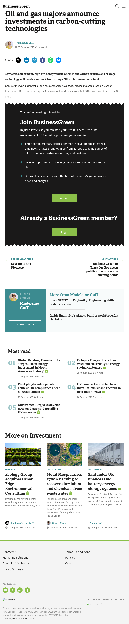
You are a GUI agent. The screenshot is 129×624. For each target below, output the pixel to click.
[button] (117, 6)
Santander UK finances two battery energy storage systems (102, 481)
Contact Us (10, 552)
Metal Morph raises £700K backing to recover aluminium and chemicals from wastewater (64, 484)
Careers (70, 563)
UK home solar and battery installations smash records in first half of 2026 (99, 388)
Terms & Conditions (77, 552)
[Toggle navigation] (122, 6)
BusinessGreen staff (22, 523)
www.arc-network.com (23, 618)
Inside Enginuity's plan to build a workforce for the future (84, 317)
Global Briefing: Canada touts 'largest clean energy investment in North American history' (39, 365)
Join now (65, 198)
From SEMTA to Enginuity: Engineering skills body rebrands (82, 302)
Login (64, 232)
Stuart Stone (59, 523)
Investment (12, 469)
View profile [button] (25, 324)
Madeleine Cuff (25, 42)
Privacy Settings (13, 569)
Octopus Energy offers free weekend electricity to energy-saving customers (99, 364)
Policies (70, 558)
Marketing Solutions (15, 558)
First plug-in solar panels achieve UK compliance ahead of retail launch (39, 388)
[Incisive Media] (9, 599)
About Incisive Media (16, 563)
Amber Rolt (96, 523)
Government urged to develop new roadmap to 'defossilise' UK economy (39, 408)
